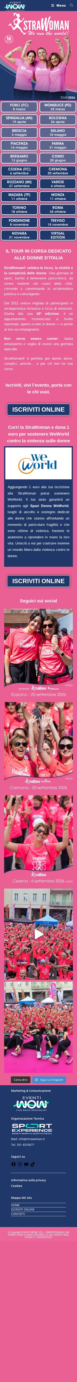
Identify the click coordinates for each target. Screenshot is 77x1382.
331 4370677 (25, 1145)
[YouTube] (26, 1165)
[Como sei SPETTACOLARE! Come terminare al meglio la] (38, 1027)
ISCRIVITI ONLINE (22, 1209)
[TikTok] (32, 1165)
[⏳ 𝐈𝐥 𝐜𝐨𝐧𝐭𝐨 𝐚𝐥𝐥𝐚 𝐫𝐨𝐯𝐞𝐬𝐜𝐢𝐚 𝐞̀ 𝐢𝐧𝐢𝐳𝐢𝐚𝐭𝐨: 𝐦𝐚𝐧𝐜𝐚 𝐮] (38, 840)
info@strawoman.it (32, 1139)
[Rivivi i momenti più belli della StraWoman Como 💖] (38, 934)
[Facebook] (13, 1165)
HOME (15, 1205)
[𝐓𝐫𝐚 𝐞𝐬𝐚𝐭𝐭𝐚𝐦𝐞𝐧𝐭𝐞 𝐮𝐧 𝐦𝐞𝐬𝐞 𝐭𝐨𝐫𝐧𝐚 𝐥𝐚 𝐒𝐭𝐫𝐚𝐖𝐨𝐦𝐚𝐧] (38, 747)
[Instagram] (19, 1165)
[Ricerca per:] (70, 5)
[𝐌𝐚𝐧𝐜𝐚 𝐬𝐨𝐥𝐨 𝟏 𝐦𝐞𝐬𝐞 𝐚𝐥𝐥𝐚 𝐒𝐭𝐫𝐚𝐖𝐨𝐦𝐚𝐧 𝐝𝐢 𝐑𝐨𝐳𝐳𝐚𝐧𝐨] (38, 654)
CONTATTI (18, 1214)
